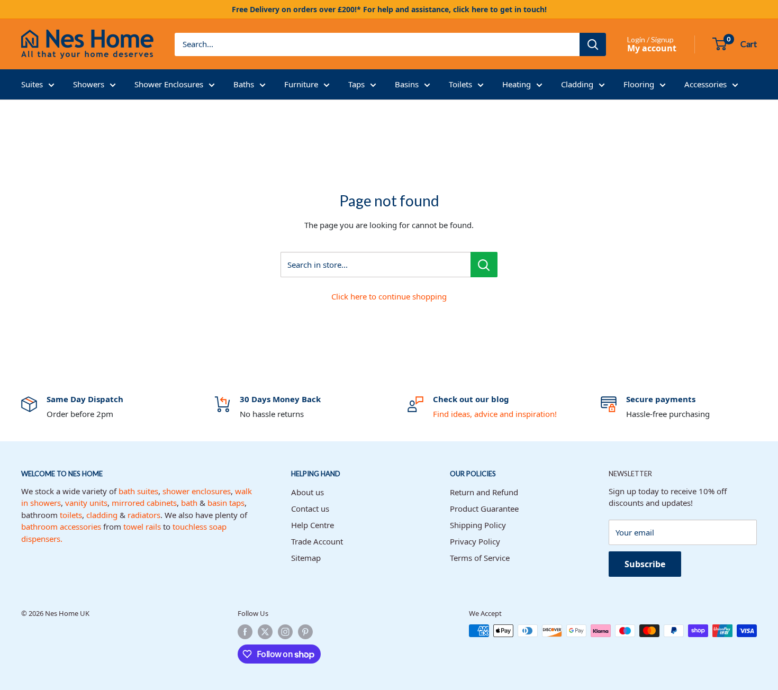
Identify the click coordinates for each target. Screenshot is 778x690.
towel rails (142, 526)
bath (189, 502)
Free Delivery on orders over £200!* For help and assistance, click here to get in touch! (389, 9)
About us (307, 492)
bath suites (138, 491)
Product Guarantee (484, 508)
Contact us (310, 508)
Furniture (301, 84)
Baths (243, 84)
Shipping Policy (478, 525)
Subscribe (645, 564)
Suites (32, 84)
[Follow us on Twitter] (265, 631)
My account (651, 48)
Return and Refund (484, 492)
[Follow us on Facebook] (245, 631)
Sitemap (306, 557)
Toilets (460, 84)
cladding (101, 515)
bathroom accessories (61, 526)
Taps (356, 84)
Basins (407, 84)
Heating (516, 84)
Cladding (577, 84)
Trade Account (317, 541)
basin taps (226, 502)
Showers (88, 84)
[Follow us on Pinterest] (305, 631)
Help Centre (312, 525)
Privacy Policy (475, 541)
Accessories (705, 84)
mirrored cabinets (144, 502)
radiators (144, 515)
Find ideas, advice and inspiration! (495, 413)
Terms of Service (480, 557)
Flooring (638, 84)
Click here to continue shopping (389, 296)
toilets (71, 515)
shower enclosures (196, 491)
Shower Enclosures (168, 84)
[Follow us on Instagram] (285, 631)
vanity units (86, 502)
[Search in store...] (484, 264)
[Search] (593, 44)
